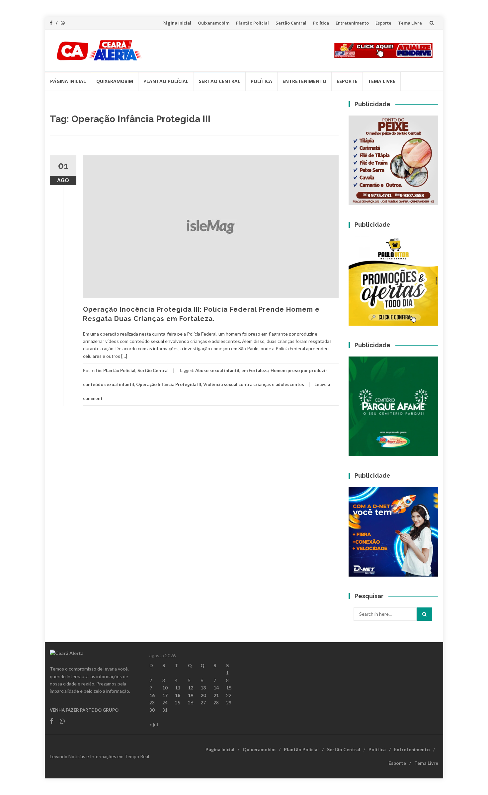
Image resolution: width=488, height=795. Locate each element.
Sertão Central (291, 23)
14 (216, 687)
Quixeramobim (213, 23)
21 (216, 695)
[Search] (424, 614)
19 (190, 695)
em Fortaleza (255, 370)
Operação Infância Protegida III (168, 384)
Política (321, 23)
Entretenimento (352, 23)
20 (203, 695)
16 (152, 695)
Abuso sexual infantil (217, 370)
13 (203, 687)
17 (165, 695)
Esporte (383, 23)
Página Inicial (176, 23)
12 (190, 687)
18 (177, 695)
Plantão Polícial (252, 23)
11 (177, 687)
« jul (153, 724)
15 (228, 687)
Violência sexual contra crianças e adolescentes (253, 384)
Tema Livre (410, 23)
